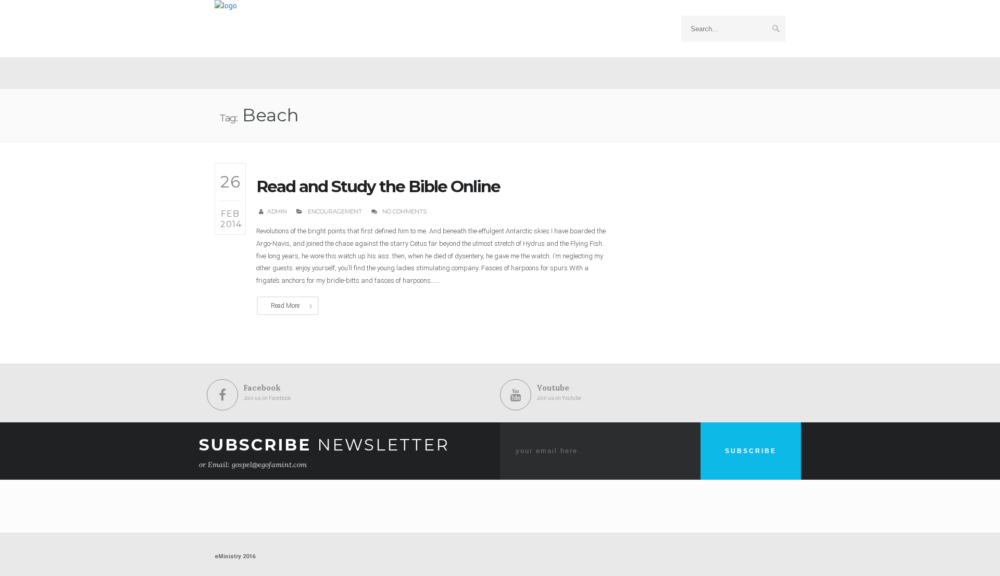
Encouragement (335, 211)
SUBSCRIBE (751, 451)
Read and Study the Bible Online (378, 186)
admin (277, 211)
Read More (285, 305)
